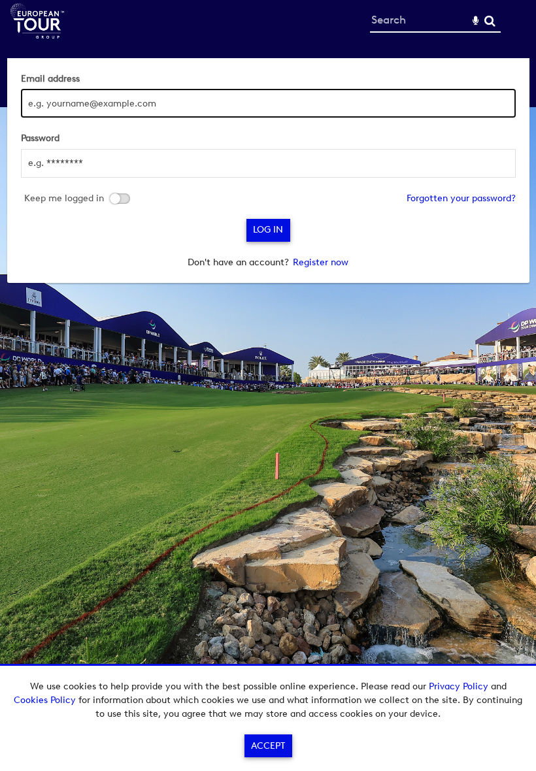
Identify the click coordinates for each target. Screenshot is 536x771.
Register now (320, 262)
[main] (268, 170)
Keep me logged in (64, 198)
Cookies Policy (45, 700)
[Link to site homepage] (37, 35)
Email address (50, 78)
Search (490, 21)
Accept (268, 745)
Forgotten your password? (461, 198)
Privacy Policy (458, 686)
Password (40, 138)
